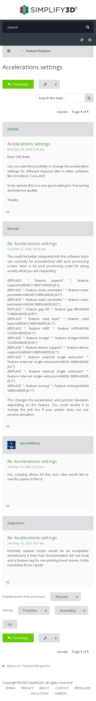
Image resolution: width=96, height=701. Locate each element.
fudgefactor (16, 523)
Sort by (19, 610)
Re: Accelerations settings (32, 243)
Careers (60, 693)
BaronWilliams (30, 443)
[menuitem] (90, 40)
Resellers (83, 688)
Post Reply (21, 84)
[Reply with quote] (8, 211)
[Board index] (48, 10)
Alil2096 (12, 129)
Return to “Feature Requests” (28, 666)
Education (39, 693)
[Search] (88, 27)
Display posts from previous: (35, 596)
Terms (10, 688)
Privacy (27, 688)
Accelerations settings (32, 67)
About (44, 688)
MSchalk (13, 229)
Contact (62, 688)
